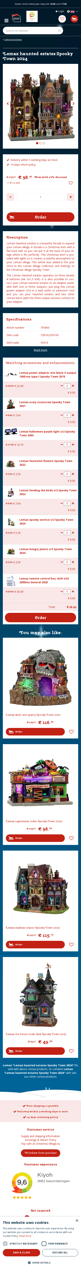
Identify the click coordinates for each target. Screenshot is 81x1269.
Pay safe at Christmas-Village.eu (40, 1143)
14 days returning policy (42, 1117)
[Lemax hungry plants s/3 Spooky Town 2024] (11, 551)
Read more (40, 350)
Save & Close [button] (21, 1252)
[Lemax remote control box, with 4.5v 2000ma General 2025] (11, 580)
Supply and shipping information (40, 1136)
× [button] (76, 1220)
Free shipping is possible (42, 1105)
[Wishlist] (62, 19)
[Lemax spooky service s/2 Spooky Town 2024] (11, 522)
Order (18, 731)
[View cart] (74, 19)
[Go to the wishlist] (62, 19)
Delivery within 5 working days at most (42, 1111)
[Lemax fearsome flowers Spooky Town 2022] (11, 463)
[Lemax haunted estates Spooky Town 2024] (40, 106)
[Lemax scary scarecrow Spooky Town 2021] (11, 404)
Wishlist (71, 731)
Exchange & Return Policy (40, 1140)
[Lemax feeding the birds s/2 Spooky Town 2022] (11, 492)
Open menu (6, 19)
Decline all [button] (60, 1252)
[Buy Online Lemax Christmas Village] (16, 16)
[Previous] (7, 103)
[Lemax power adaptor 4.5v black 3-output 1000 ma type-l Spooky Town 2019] (11, 374)
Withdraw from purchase (41, 1152)
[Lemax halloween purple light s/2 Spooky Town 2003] (11, 431)
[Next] (73, 103)
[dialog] (40, 1243)
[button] (40, 1262)
